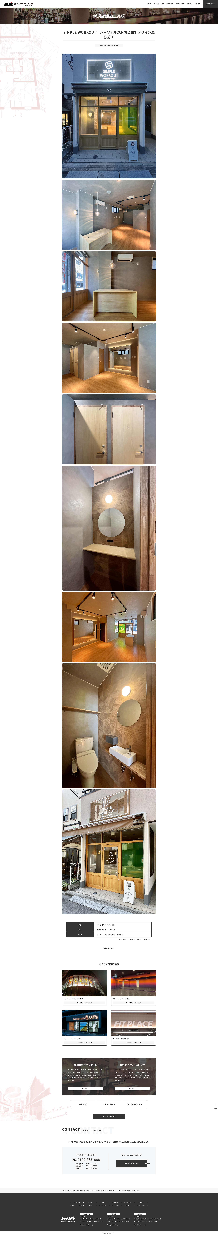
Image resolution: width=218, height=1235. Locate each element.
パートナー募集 (115, 1205)
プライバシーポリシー (141, 1205)
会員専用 (197, 4)
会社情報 (189, 4)
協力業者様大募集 (135, 1104)
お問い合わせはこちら (131, 1163)
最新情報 (90, 1205)
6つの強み (77, 1202)
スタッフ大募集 (109, 1104)
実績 (162, 4)
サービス (156, 4)
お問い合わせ (211, 4)
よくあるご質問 (180, 4)
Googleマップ (84, 1225)
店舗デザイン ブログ (77, 1205)
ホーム (149, 4)
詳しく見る (84, 1088)
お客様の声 (170, 4)
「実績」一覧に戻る (108, 948)
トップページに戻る (109, 1116)
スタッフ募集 (103, 1205)
